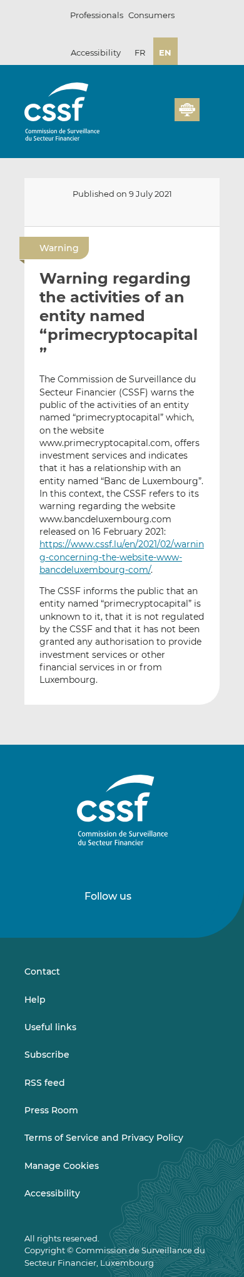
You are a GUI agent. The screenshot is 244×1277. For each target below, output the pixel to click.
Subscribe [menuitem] (46, 1054)
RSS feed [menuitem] (44, 1082)
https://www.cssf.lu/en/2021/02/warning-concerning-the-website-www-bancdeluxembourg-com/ (121, 557)
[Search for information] (146, 117)
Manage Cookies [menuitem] (61, 1165)
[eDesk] (187, 109)
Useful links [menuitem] (50, 1027)
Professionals (96, 15)
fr (140, 52)
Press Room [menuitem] (51, 1110)
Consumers (151, 15)
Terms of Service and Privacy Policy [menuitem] (103, 1137)
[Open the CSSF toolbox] (161, 117)
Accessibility (96, 52)
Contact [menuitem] (42, 971)
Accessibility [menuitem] (52, 1193)
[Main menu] (210, 107)
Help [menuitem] (35, 999)
